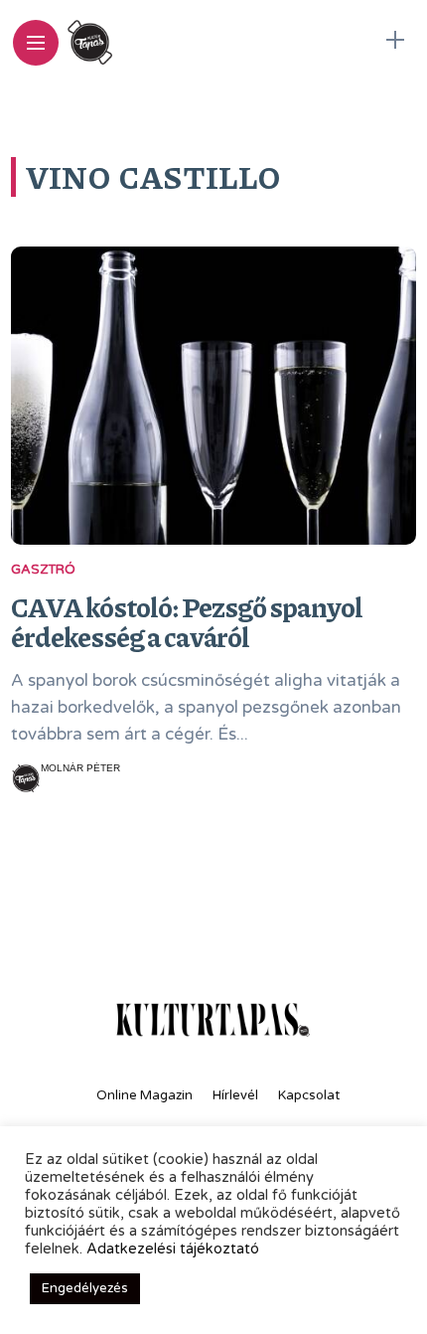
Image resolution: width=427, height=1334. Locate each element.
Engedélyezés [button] (85, 1288)
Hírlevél (235, 1095)
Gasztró (43, 570)
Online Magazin (144, 1095)
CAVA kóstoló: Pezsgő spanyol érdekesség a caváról (186, 621)
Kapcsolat (309, 1095)
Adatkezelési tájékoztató (172, 1249)
